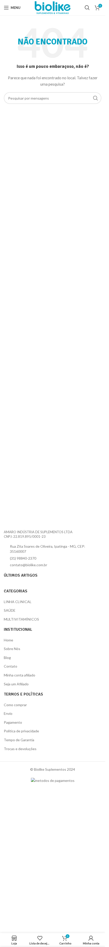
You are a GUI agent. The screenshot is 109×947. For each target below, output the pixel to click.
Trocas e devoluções (20, 749)
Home (8, 640)
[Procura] (87, 8)
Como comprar (15, 705)
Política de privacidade (21, 731)
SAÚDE (9, 610)
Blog (7, 657)
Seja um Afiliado (16, 684)
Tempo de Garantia (19, 740)
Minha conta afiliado (19, 675)
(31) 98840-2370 (23, 558)
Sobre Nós (12, 648)
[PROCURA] (95, 98)
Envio (8, 713)
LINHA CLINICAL (17, 601)
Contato (10, 666)
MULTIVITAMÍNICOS (21, 619)
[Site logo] (52, 7)
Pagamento (13, 722)
